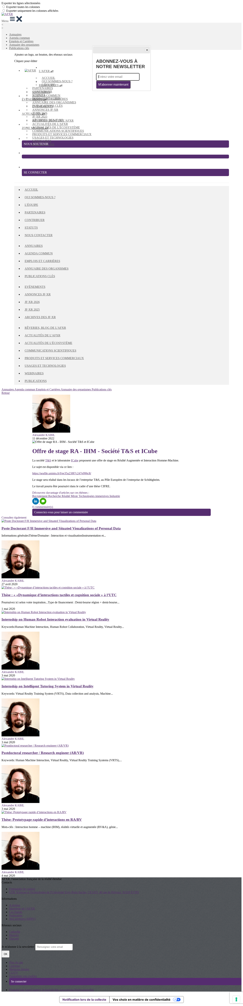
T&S (48, 460)
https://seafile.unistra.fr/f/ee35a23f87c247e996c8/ (61, 473)
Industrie (115, 496)
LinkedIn (14, 931)
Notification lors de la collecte (84, 999)
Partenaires (42, 88)
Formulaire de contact (22, 888)
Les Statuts (15, 912)
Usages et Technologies (52, 137)
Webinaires (41, 141)
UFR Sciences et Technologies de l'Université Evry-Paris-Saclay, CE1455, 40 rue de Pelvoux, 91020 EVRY (74, 892)
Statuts (31, 227)
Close (147, 50)
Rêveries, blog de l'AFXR (53, 120)
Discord (14, 938)
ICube (74, 460)
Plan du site (16, 962)
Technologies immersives (94, 496)
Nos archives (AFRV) (22, 918)
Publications (36, 381)
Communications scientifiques (58, 130)
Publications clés (19, 48)
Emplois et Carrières (21, 41)
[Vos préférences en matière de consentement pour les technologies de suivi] (236, 999)
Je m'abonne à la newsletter (18, 946)
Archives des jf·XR (40, 317)
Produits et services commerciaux (62, 134)
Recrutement (40, 496)
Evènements (42, 106)
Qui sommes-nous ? (57, 81)
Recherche (55, 496)
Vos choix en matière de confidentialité (141, 999)
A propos (14, 905)
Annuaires (15, 34)
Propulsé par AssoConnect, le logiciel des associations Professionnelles (51, 989)
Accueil (48, 78)
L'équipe (31, 204)
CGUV (13, 972)
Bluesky (14, 935)
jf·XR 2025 (39, 116)
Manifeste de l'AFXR (22, 908)
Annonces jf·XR (45, 109)
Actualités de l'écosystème (56, 127)
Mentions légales (19, 969)
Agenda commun (19, 37)
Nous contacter (39, 235)
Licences (14, 965)
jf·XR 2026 (32, 302)
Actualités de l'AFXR (50, 124)
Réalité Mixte (70, 496)
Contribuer (35, 220)
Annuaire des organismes (24, 44)
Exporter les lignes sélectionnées (21, 3)
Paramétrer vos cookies (23, 976)
